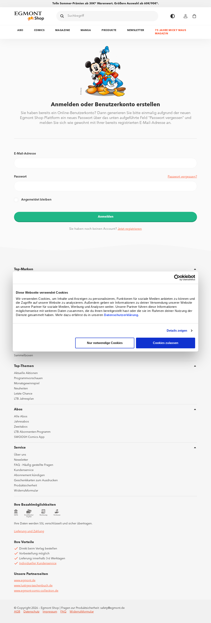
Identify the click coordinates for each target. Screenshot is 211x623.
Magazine (62, 30)
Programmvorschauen (28, 378)
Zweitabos (20, 426)
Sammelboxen (23, 355)
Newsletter (135, 30)
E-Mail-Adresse (25, 153)
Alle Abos (20, 416)
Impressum (50, 611)
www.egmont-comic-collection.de (36, 590)
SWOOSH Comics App (29, 437)
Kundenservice (24, 470)
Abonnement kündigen (29, 475)
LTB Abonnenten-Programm (32, 431)
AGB (17, 611)
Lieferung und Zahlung (29, 531)
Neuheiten (21, 388)
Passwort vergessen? (182, 176)
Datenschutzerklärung (121, 315)
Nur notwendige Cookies (105, 343)
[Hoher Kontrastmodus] (172, 16)
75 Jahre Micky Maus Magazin (170, 32)
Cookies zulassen (165, 343)
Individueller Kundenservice (37, 563)
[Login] (185, 16)
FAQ (63, 611)
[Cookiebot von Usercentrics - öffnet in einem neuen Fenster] (177, 278)
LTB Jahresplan (24, 398)
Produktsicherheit (25, 485)
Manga (86, 30)
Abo (20, 30)
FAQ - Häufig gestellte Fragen (33, 465)
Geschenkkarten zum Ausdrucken (36, 480)
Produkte (109, 30)
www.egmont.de (24, 580)
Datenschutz (31, 611)
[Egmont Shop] (29, 16)
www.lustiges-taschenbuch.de (33, 585)
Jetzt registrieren (130, 229)
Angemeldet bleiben (36, 199)
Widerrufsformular (26, 490)
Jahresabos (21, 421)
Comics (39, 30)
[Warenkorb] (194, 16)
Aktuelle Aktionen (26, 373)
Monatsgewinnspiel (27, 383)
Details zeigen (177, 330)
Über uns (20, 454)
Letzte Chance (23, 393)
